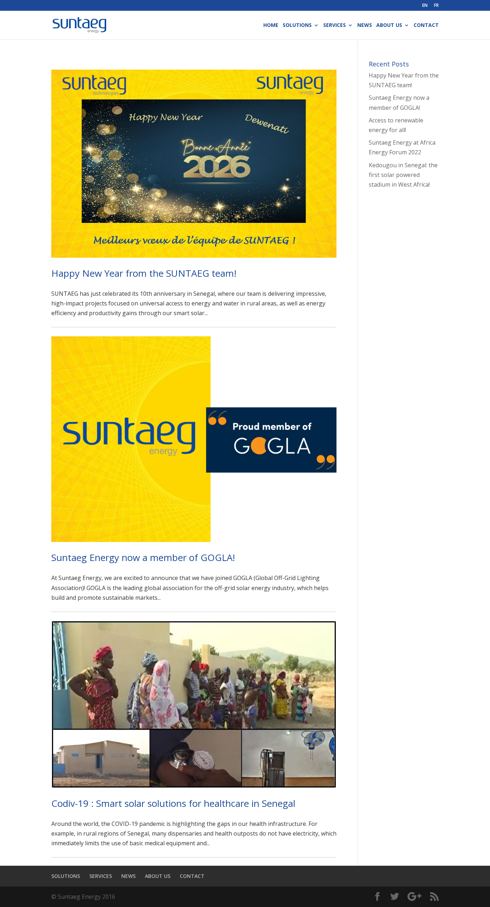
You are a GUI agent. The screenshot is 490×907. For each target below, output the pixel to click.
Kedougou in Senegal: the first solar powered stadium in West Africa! (403, 174)
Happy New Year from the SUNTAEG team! (143, 273)
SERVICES (334, 25)
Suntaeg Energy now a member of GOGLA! (143, 557)
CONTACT (426, 25)
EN (425, 5)
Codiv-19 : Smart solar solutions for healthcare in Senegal (173, 803)
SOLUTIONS (297, 25)
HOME (270, 25)
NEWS (364, 25)
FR (436, 5)
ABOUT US (389, 25)
